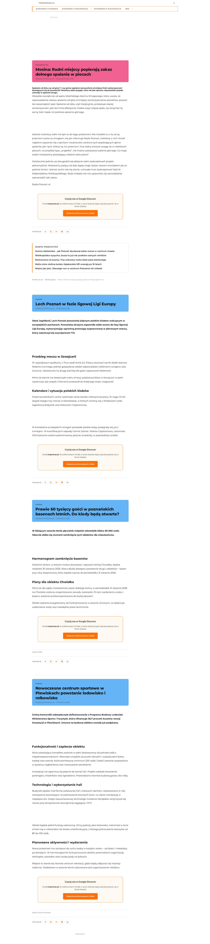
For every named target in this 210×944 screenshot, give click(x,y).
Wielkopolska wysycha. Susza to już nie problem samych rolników (70, 255)
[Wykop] (56, 231)
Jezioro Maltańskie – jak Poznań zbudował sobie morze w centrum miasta (74, 251)
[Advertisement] (80, 123)
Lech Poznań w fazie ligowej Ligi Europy (75, 304)
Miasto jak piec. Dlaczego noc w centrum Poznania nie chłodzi (68, 268)
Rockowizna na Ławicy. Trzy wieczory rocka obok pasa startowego (70, 260)
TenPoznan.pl (37, 280)
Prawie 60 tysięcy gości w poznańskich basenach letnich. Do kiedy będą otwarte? (77, 511)
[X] (50, 231)
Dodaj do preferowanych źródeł (80, 213)
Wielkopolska (50, 280)
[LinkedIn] (67, 231)
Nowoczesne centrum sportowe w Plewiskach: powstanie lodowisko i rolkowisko (70, 693)
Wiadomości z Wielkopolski (75, 9)
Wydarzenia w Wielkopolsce (107, 9)
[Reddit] (62, 231)
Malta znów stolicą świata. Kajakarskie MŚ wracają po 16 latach (68, 264)
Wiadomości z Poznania (47, 9)
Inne (127, 9)
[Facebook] (45, 231)
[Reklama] (105, 37)
